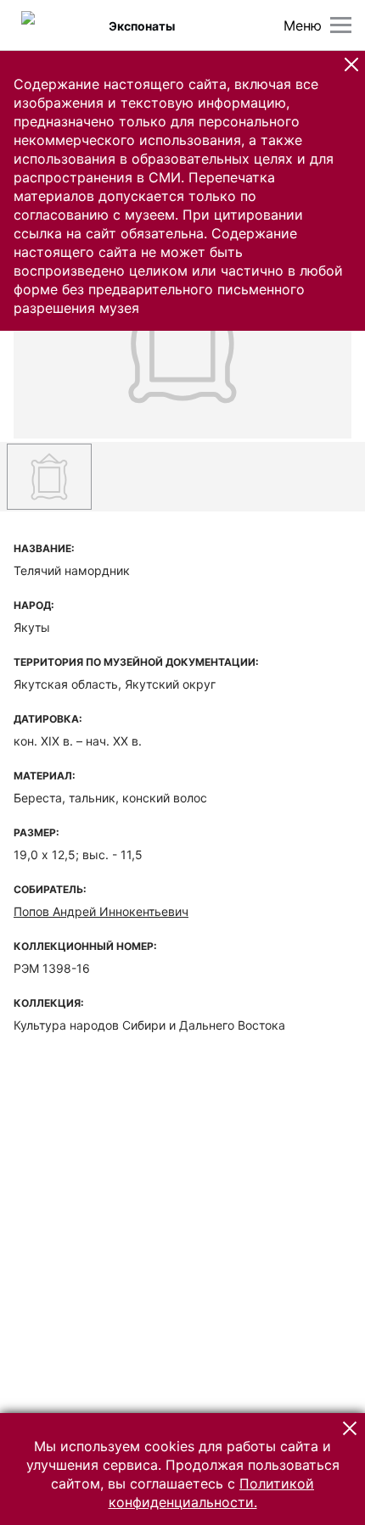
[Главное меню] (341, 25)
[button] (351, 64)
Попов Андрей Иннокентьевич (101, 911)
